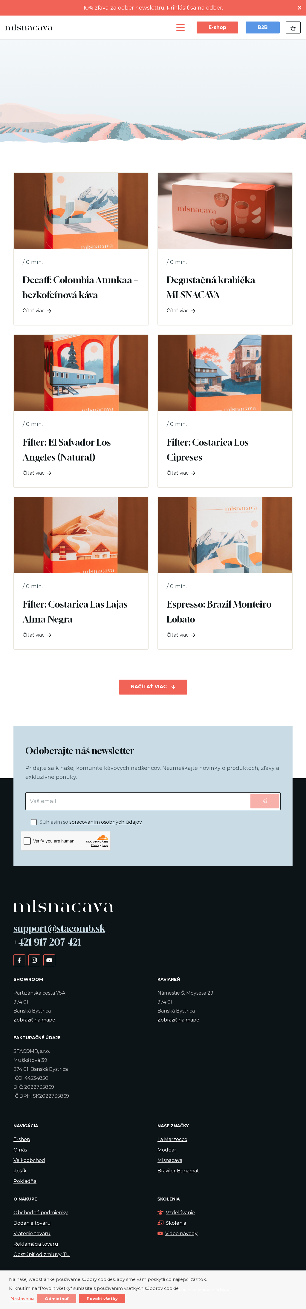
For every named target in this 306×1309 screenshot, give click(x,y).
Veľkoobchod (29, 1160)
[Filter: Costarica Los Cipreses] (225, 411)
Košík (20, 1171)
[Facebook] (19, 960)
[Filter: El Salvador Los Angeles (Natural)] (81, 411)
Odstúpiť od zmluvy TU (41, 1254)
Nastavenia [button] (22, 1298)
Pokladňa (24, 1181)
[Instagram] (34, 960)
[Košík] (293, 27)
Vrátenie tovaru (32, 1233)
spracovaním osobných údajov (105, 822)
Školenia (176, 1223)
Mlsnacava (169, 1160)
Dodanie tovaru (32, 1223)
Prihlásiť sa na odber (194, 7)
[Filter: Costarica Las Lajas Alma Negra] (81, 573)
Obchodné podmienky (40, 1212)
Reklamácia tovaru (35, 1244)
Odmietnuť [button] (57, 1298)
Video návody (181, 1233)
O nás (20, 1150)
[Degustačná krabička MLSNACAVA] (225, 249)
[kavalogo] (28, 27)
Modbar (166, 1150)
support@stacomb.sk (59, 928)
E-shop (21, 1139)
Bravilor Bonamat (178, 1171)
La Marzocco (172, 1139)
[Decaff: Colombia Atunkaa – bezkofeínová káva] (81, 249)
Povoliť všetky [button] (102, 1298)
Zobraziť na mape (34, 1020)
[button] (180, 27)
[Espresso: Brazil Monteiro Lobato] (225, 573)
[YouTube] (49, 960)
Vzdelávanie (180, 1212)
